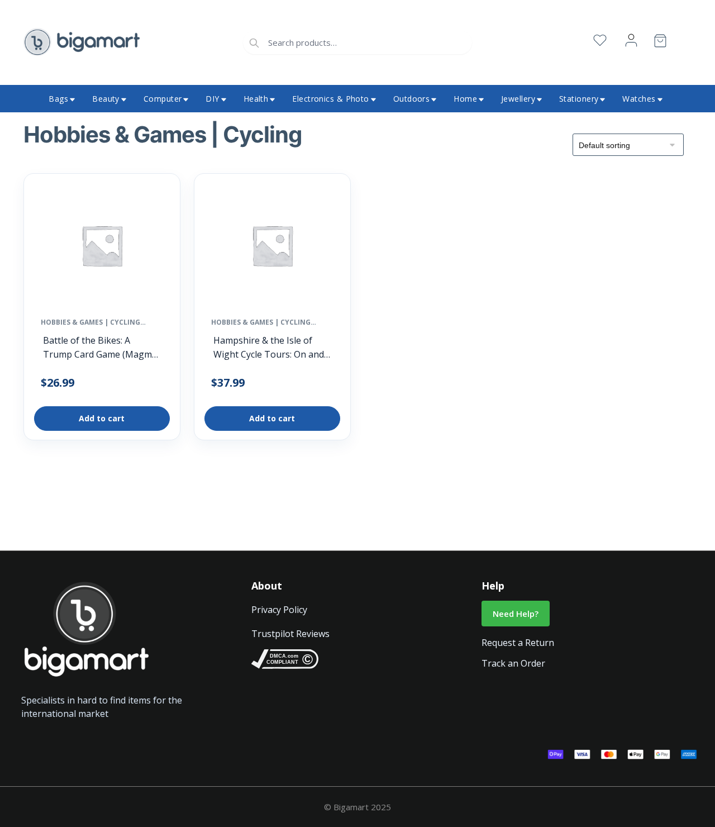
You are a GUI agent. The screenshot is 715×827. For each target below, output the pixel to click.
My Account (631, 40)
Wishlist (600, 40)
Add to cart (102, 418)
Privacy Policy (279, 609)
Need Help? (515, 613)
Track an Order (513, 663)
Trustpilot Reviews (290, 634)
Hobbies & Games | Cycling (90, 322)
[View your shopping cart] (660, 42)
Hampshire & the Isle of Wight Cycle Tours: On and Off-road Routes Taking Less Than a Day (268, 348)
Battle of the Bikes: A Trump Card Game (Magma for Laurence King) (100, 348)
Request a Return (518, 642)
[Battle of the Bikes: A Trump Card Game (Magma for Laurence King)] (102, 248)
